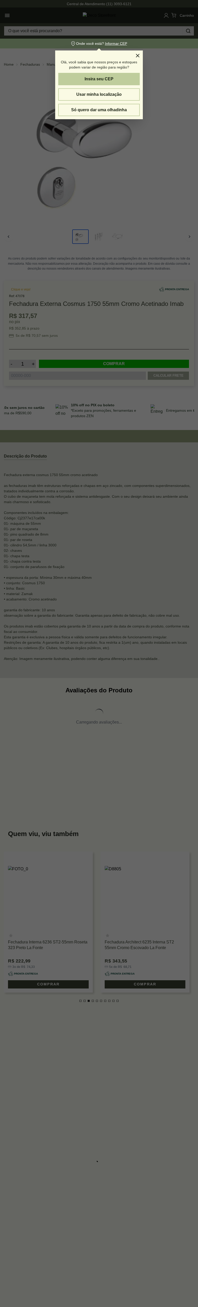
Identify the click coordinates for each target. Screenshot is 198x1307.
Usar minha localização (99, 94)
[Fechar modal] (138, 56)
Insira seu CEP (99, 79)
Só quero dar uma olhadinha (99, 110)
